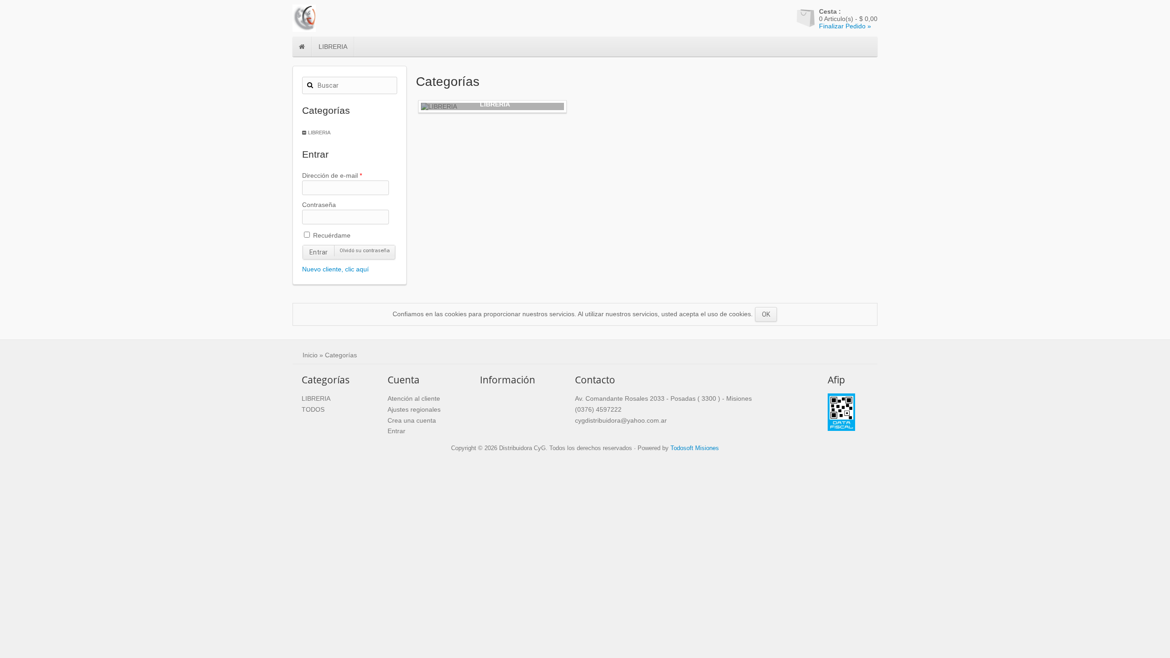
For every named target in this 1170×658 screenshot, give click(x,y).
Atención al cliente (414, 398)
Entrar (318, 252)
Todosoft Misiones (694, 448)
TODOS (313, 409)
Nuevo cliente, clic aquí (335, 269)
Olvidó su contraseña (365, 251)
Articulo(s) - (848, 15)
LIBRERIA (333, 46)
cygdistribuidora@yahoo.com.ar (621, 420)
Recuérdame (331, 235)
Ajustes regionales (414, 409)
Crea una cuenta (412, 420)
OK (766, 314)
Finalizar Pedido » (845, 26)
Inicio (310, 355)
